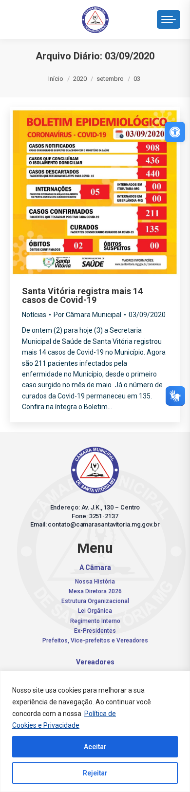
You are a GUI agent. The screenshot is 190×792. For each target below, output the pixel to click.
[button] (39, 17)
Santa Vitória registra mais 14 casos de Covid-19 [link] (82, 295)
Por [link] (87, 315)
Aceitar (95, 747)
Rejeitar (95, 773)
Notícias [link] (34, 315)
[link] (175, 132)
